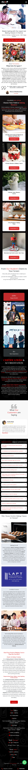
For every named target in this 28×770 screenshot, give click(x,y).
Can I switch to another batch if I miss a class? (14, 499)
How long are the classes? (14, 456)
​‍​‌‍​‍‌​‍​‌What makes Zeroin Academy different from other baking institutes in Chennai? (14, 475)
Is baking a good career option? (14, 485)
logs (13, 757)
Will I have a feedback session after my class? (14, 465)
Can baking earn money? (14, 480)
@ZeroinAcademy (14, 735)
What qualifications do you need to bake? (14, 489)
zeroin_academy (14, 732)
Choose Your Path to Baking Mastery (14, 40)
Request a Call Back (7, 768)
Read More (5, 433)
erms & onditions (13, 751)
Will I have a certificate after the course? (14, 460)
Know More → (14, 139)
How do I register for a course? (14, 503)
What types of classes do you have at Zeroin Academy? (14, 446)
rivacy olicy (13, 754)
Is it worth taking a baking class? (14, 470)
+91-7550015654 (14, 715)
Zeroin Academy (13, 763)
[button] (12, 27)
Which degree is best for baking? (14, 494)
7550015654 (22, 768)
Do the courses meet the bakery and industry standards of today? (14, 508)
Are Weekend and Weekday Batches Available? (14, 451)
